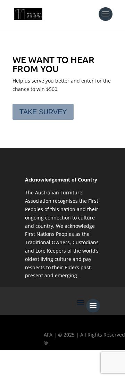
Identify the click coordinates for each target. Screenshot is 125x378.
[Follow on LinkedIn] (69, 366)
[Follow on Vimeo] (89, 366)
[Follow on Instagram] (49, 366)
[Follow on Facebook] (8, 366)
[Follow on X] (29, 366)
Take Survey (43, 112)
